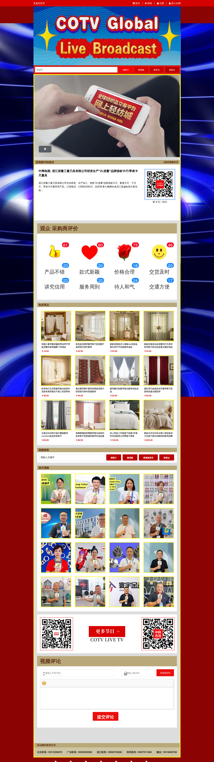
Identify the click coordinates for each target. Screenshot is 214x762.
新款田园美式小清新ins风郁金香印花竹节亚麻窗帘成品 (123, 345)
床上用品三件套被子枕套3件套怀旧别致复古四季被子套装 (124, 434)
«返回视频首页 (170, 162)
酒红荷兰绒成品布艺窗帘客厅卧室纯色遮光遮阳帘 (158, 390)
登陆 (149, 3)
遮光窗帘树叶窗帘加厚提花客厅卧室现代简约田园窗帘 (90, 390)
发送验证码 (163, 673)
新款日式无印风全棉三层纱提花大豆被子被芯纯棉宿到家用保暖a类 (158, 435)
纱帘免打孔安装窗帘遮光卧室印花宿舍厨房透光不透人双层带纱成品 (55, 391)
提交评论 (105, 718)
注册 (161, 3)
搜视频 (130, 457)
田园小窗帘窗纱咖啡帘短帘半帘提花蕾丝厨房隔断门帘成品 (55, 345)
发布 (137, 3)
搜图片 (114, 457)
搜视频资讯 (148, 457)
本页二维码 (159, 184)
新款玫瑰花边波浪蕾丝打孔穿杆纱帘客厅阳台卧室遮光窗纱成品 (158, 345)
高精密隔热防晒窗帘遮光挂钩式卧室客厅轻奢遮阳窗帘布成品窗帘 (90, 435)
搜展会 (167, 457)
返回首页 (40, 3)
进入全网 (176, 3)
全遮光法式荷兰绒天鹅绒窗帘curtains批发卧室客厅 (54, 434)
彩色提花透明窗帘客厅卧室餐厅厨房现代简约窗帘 (90, 345)
